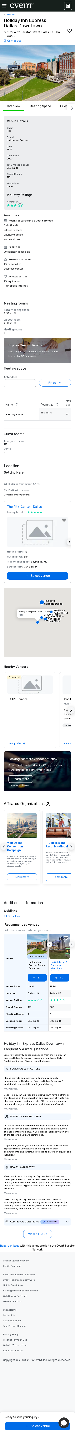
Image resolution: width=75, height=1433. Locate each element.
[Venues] (68, 6)
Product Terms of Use (15, 1339)
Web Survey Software (15, 1296)
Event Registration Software (19, 1280)
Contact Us (9, 1315)
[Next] (71, 107)
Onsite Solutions (12, 1266)
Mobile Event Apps (13, 1285)
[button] (37, 73)
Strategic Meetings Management (21, 1290)
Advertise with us (13, 1350)
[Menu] (4, 6)
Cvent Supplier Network (16, 1260)
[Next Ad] (70, 542)
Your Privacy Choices (14, 1326)
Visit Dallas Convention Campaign (15, 846)
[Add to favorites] (69, 30)
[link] (30, 684)
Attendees (10, 377)
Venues (11, 14)
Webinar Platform (12, 1301)
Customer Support (13, 1320)
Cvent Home (10, 1310)
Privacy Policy (10, 1334)
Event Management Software (19, 1274)
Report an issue (9, 1245)
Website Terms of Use (15, 1345)
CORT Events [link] (18, 699)
